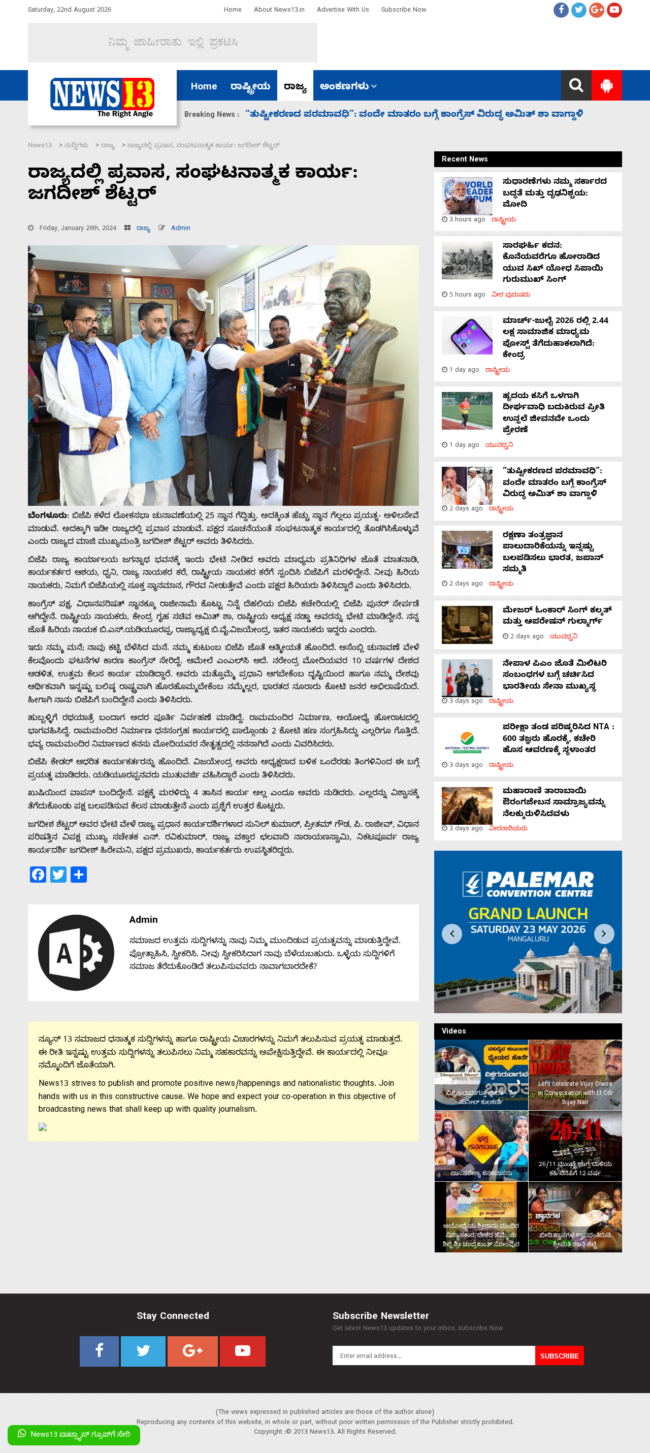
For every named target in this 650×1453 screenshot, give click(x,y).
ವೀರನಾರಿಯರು (508, 829)
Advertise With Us (343, 11)
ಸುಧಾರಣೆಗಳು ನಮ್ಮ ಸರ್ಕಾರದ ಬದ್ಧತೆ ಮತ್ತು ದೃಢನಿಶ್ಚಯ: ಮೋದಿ (555, 194)
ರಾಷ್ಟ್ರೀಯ (251, 87)
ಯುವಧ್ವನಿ (499, 446)
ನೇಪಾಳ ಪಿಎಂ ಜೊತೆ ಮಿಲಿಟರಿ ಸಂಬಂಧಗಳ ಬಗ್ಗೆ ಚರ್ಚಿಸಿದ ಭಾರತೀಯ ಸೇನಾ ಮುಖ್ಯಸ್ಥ (555, 676)
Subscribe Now (404, 11)
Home (233, 11)
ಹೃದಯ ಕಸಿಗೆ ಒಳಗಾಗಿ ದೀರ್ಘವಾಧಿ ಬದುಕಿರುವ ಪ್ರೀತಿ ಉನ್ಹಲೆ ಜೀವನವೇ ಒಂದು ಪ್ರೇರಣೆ (554, 414)
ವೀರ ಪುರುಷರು (511, 296)
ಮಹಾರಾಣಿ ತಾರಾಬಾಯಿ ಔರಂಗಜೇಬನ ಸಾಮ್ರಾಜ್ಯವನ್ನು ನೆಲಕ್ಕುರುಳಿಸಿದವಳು (554, 804)
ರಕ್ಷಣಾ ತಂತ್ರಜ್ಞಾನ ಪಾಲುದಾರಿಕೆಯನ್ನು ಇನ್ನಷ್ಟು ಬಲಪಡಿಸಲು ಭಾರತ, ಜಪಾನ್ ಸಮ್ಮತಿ (404, 115)
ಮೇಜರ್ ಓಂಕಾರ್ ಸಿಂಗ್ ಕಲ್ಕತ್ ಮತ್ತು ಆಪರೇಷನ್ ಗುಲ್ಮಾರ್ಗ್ (557, 617)
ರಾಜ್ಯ (295, 87)
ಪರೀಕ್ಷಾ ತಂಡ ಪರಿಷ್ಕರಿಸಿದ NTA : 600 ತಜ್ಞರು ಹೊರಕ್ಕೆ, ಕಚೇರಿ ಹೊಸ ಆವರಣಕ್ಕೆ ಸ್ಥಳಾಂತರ (558, 740)
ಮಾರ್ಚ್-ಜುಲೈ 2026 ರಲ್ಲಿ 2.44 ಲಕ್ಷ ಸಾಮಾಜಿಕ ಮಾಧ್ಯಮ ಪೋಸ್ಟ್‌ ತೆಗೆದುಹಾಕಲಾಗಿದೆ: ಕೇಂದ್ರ (555, 339)
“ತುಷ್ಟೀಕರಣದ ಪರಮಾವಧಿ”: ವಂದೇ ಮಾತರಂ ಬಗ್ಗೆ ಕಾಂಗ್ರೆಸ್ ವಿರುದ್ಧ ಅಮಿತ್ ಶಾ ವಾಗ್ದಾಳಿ (554, 484)
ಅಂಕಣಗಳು (344, 87)
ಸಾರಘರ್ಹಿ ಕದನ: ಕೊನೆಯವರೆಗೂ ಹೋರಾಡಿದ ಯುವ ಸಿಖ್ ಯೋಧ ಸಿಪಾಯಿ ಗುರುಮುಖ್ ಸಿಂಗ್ (553, 263)
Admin (180, 229)
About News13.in (279, 11)
